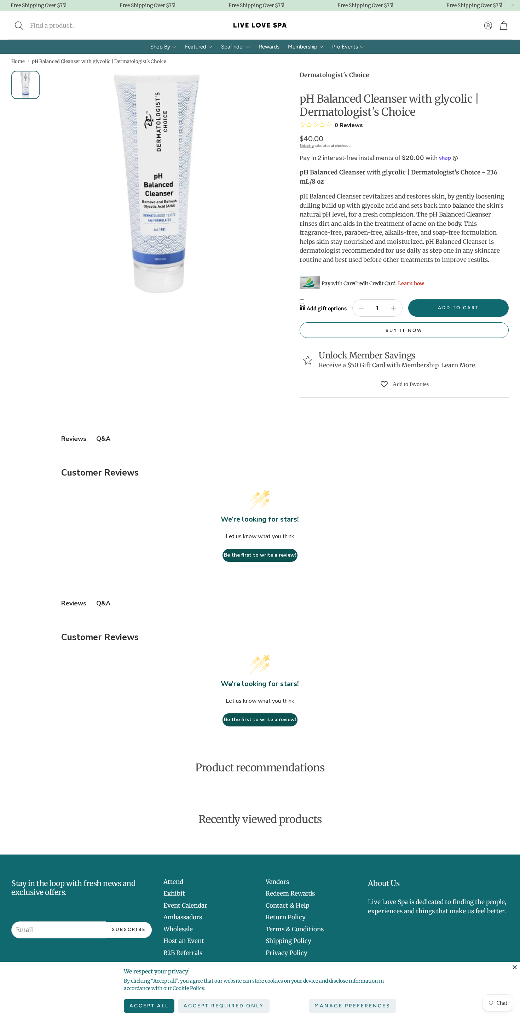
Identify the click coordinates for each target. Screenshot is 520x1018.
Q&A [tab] (103, 439)
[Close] (514, 967)
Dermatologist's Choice (334, 75)
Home (18, 61)
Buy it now (404, 330)
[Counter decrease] (361, 308)
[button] (66, 25)
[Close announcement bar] (513, 5)
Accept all (149, 1006)
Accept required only (224, 1006)
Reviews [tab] (73, 439)
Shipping (307, 145)
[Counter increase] (393, 308)
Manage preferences (352, 1006)
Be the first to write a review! (260, 555)
